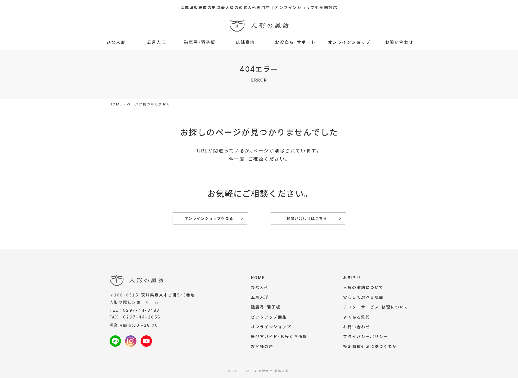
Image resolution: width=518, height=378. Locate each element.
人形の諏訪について (363, 287)
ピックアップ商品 (269, 317)
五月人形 (156, 42)
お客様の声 (262, 346)
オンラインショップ (349, 42)
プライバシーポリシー (365, 336)
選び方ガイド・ (279, 336)
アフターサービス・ (376, 307)
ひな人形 (116, 42)
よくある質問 (356, 317)
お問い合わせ (399, 42)
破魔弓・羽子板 (200, 42)
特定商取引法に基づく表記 (370, 346)
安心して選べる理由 (363, 297)
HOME (258, 277)
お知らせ (352, 277)
